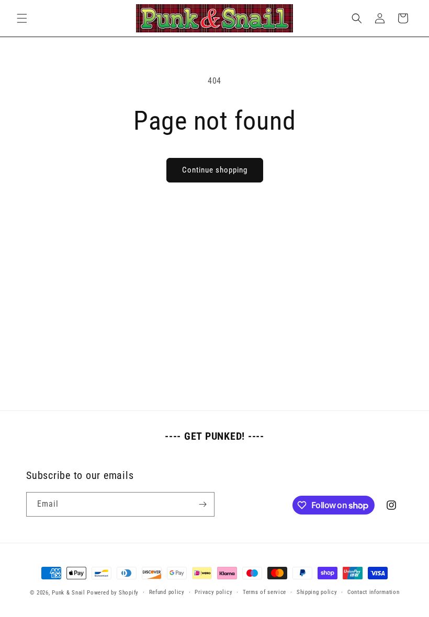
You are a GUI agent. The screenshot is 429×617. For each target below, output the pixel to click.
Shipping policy (317, 592)
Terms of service (264, 592)
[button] (21, 18)
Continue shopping (214, 170)
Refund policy (167, 592)
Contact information (373, 592)
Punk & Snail (68, 592)
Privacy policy (213, 592)
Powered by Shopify (113, 592)
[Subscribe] (202, 504)
